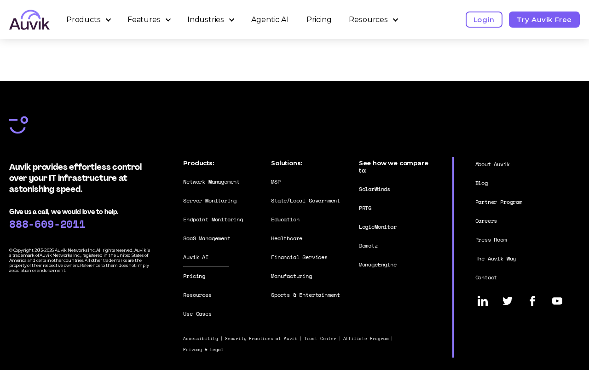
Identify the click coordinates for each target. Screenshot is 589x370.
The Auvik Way (495, 258)
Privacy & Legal (203, 350)
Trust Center (320, 338)
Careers (486, 221)
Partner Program (498, 202)
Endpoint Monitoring (213, 219)
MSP (275, 181)
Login (484, 19)
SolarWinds (374, 189)
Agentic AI (270, 19)
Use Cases (197, 314)
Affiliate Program (366, 338)
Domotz (368, 245)
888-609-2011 (47, 223)
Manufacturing (291, 276)
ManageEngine (378, 264)
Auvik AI (195, 257)
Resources (368, 19)
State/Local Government (305, 200)
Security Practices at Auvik (261, 338)
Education (285, 219)
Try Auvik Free (544, 19)
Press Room (491, 239)
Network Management (211, 181)
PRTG (365, 208)
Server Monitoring (210, 200)
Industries (205, 19)
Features (144, 19)
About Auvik (492, 164)
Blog (481, 183)
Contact (486, 277)
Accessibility (200, 338)
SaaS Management (206, 238)
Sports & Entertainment (305, 295)
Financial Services (299, 257)
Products (83, 19)
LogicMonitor (378, 227)
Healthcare (286, 238)
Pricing (319, 19)
